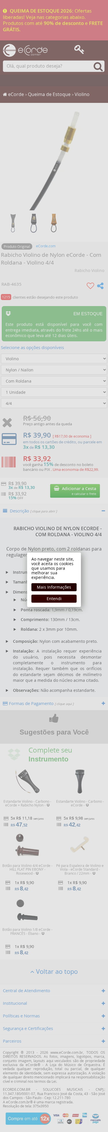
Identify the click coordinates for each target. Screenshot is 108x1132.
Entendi (54, 598)
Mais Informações (54, 587)
